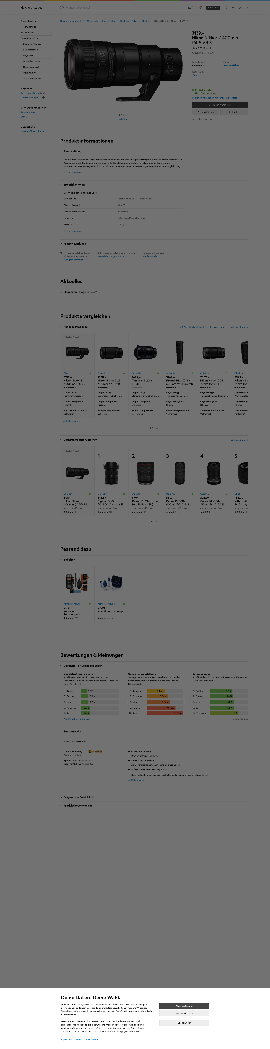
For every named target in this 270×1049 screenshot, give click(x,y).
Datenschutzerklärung (86, 1039)
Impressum (66, 1039)
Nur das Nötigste (184, 1013)
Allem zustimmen (184, 1006)
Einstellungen (184, 1022)
